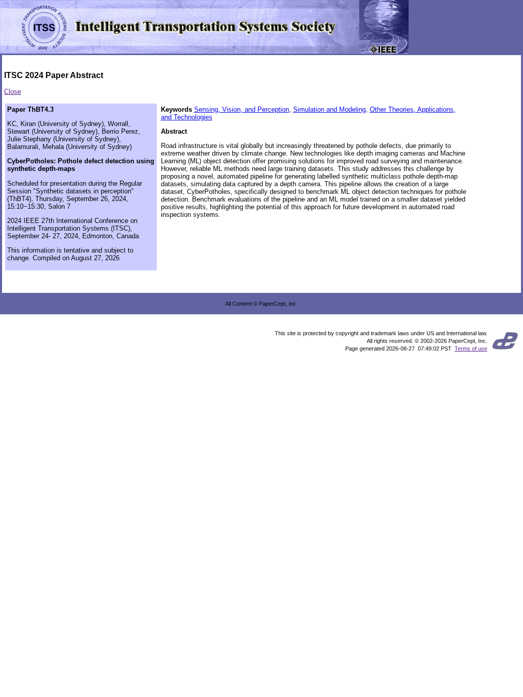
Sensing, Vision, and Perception (241, 109)
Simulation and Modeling (329, 109)
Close (12, 91)
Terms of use (471, 348)
